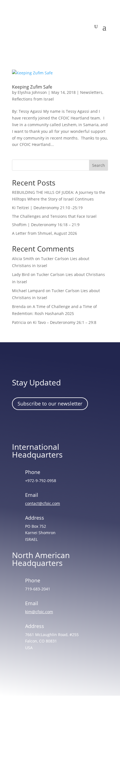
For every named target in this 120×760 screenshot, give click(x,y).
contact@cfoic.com (42, 503)
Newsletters (91, 92)
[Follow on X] (51, 425)
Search (98, 165)
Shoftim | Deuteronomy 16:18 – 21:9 (46, 224)
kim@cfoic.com (39, 611)
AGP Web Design (68, 734)
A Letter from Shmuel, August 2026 (44, 233)
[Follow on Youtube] (68, 425)
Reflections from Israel (33, 99)
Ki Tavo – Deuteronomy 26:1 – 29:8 (64, 322)
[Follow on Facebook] (19, 425)
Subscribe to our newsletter (50, 403)
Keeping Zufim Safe (32, 87)
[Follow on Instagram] (35, 425)
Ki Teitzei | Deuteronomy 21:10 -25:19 (47, 207)
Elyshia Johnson (32, 92)
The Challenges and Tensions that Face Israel (54, 216)
